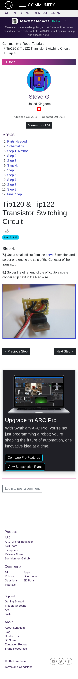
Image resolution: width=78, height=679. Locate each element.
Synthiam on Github (17, 558)
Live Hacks (30, 576)
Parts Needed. (17, 141)
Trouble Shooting (15, 605)
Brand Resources (16, 648)
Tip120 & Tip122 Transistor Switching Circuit (37, 48)
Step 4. (11, 53)
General (41, 13)
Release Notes (14, 554)
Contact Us (12, 636)
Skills (8, 614)
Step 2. (12, 156)
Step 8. (12, 184)
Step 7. (12, 180)
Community (10, 43)
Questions (22, 13)
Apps (27, 572)
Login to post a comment (22, 488)
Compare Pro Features (24, 457)
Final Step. (15, 194)
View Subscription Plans (25, 466)
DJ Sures (10, 640)
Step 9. (12, 189)
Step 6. (12, 175)
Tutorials (10, 584)
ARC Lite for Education (19, 541)
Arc (7, 609)
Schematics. (16, 146)
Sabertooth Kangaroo (34, 20)
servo (50, 255)
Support (10, 596)
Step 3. (12, 160)
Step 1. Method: (18, 151)
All (8, 13)
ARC (8, 537)
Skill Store (11, 545)
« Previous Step (16, 351)
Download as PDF (39, 125)
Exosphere (11, 550)
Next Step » (64, 351)
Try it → (56, 21)
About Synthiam (15, 627)
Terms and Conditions (18, 666)
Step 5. (12, 170)
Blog (7, 631)
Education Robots (16, 644)
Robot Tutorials (33, 43)
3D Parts (29, 580)
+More (57, 13)
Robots (9, 576)
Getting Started (14, 601)
